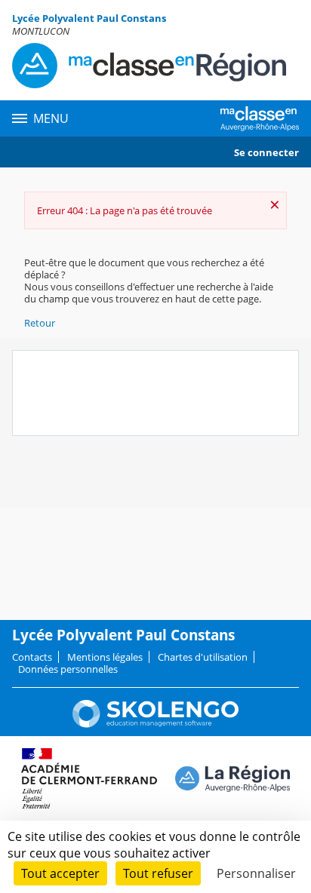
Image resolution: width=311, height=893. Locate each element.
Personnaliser (256, 873)
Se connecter (266, 152)
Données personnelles (68, 669)
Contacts (32, 657)
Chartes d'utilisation (203, 657)
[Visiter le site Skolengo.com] (155, 724)
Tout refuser (158, 873)
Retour (39, 323)
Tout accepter (60, 873)
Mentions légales (105, 657)
